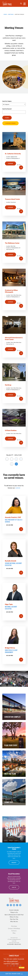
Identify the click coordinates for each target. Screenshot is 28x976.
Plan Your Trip (14, 919)
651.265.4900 (10, 944)
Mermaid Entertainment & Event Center (14, 338)
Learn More (15, 963)
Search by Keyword (6, 109)
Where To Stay (14, 917)
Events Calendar (14, 910)
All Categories (6, 104)
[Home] (7, 3)
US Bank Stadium (11, 430)
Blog (14, 933)
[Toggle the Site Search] (21, 3)
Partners (14, 931)
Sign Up (14, 887)
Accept (21, 967)
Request (14, 862)
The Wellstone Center (12, 243)
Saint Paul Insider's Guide (12, 973)
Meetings (14, 926)
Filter (7, 117)
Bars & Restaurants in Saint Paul (14, 915)
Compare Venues (10, 123)
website (17, 488)
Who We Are (14, 921)
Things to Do (14, 912)
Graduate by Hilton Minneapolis (11, 291)
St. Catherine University (13, 153)
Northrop (8, 385)
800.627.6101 (18, 944)
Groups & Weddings (14, 928)
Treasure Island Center (12, 199)
